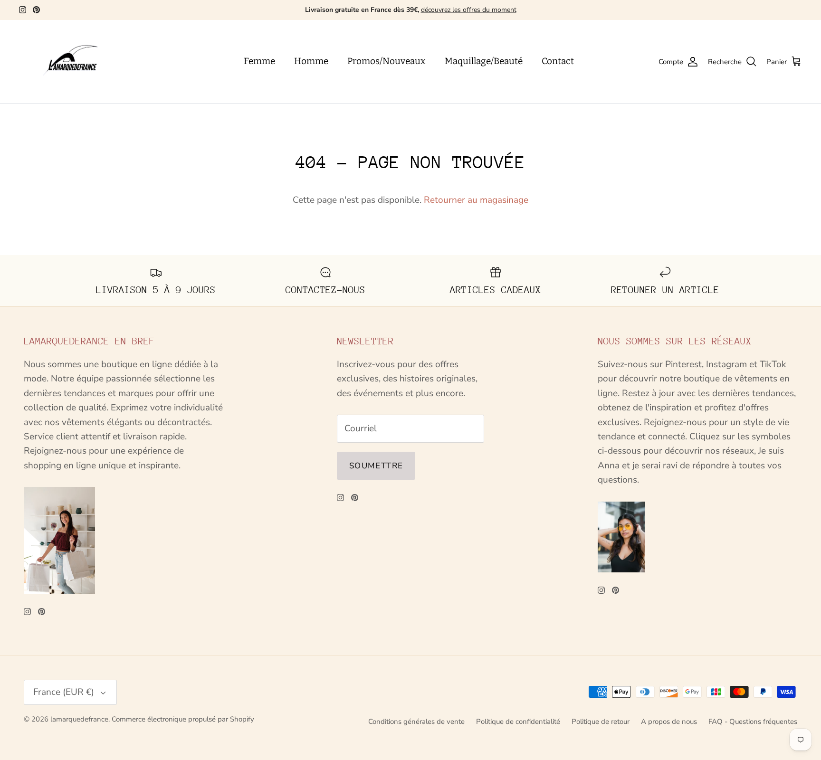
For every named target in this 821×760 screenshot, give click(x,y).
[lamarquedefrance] (78, 61)
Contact (558, 61)
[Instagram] (22, 9)
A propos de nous (669, 721)
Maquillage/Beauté (484, 61)
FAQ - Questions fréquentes (752, 721)
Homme (311, 61)
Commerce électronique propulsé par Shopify (183, 719)
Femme (259, 61)
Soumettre (376, 465)
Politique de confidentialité (518, 721)
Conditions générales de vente (416, 721)
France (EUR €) (63, 692)
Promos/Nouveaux (386, 61)
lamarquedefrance (79, 719)
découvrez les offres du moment (468, 9)
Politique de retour (601, 721)
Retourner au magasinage (476, 200)
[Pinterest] (36, 9)
